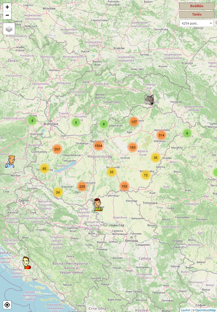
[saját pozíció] (7, 305)
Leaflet (185, 310)
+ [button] (7, 7)
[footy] (10, 161)
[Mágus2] (149, 100)
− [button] (7, 15)
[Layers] (9, 29)
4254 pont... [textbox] (190, 23)
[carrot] (98, 204)
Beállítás (197, 6)
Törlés (197, 14)
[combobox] (196, 23)
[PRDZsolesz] (26, 262)
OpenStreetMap (205, 310)
